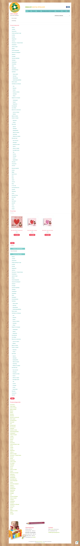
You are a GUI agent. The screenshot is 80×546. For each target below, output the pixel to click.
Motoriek (13, 161)
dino (13, 86)
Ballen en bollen (15, 116)
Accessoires (14, 163)
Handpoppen (15, 100)
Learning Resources (15, 187)
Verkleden (15, 93)
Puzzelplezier (14, 105)
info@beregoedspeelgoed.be (53, 532)
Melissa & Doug (15, 195)
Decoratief (14, 124)
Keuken (14, 90)
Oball (13, 199)
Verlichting (15, 134)
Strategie (13, 56)
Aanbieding (14, 20)
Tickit (13, 204)
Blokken (14, 114)
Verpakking (14, 64)
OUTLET (13, 165)
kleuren (14, 146)
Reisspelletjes (15, 78)
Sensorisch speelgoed (16, 52)
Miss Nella (14, 197)
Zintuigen (14, 156)
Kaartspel (14, 76)
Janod (13, 179)
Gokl (13, 176)
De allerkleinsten (15, 69)
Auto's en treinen (16, 112)
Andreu (13, 170)
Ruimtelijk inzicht (16, 150)
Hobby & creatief (15, 118)
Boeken (13, 27)
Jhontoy (13, 181)
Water (13, 65)
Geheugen (15, 142)
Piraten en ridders (16, 91)
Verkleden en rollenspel (16, 83)
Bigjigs (13, 172)
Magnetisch (14, 38)
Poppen (14, 102)
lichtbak (13, 37)
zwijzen (13, 208)
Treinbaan (13, 60)
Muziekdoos (14, 44)
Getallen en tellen (16, 144)
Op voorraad (14, 18)
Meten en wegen (16, 148)
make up (13, 40)
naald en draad (14, 46)
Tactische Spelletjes (15, 58)
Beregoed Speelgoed (39, 541)
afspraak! (34, 537)
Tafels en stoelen (16, 132)
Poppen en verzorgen (16, 97)
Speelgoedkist (15, 130)
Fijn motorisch (15, 140)
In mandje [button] (17, 234)
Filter (12, 243)
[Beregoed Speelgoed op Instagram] (69, 7)
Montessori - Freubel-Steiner (17, 42)
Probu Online (43, 542)
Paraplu (13, 48)
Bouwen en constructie (16, 109)
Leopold (13, 189)
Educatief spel (14, 138)
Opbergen (15, 128)
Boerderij (14, 88)
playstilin (13, 202)
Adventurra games (15, 168)
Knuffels (13, 35)
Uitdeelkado (14, 62)
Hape (13, 177)
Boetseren (15, 120)
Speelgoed (14, 67)
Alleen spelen (15, 74)
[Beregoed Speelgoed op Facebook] (67, 7)
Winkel (14, 95)
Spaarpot (13, 54)
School (14, 157)
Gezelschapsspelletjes (17, 79)
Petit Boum (14, 201)
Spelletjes (14, 71)
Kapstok (14, 126)
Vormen (14, 154)
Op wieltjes (14, 107)
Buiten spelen (14, 81)
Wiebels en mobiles (16, 136)
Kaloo (13, 183)
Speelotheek (15, 159)
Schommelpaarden (15, 50)
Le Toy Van (14, 185)
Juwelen (13, 29)
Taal (13, 152)
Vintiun (13, 206)
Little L (13, 193)
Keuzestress (14, 31)
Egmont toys (14, 174)
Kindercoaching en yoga (16, 33)
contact (52, 529)
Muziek (14, 122)
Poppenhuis (15, 104)
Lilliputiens (14, 191)
